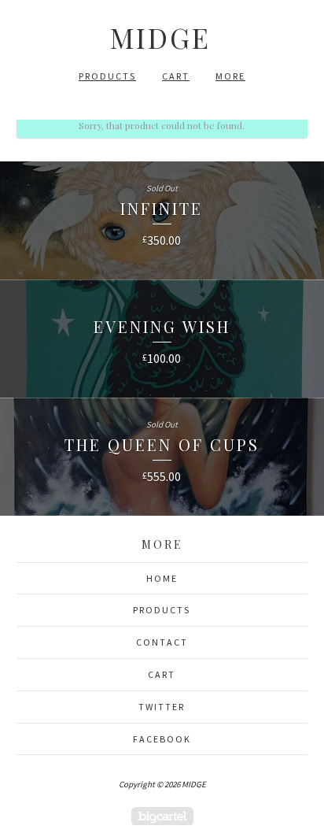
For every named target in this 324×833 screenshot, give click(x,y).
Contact (162, 642)
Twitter (161, 707)
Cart (176, 76)
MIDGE (160, 37)
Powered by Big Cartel (162, 816)
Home (162, 578)
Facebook (162, 739)
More (230, 76)
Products (107, 76)
